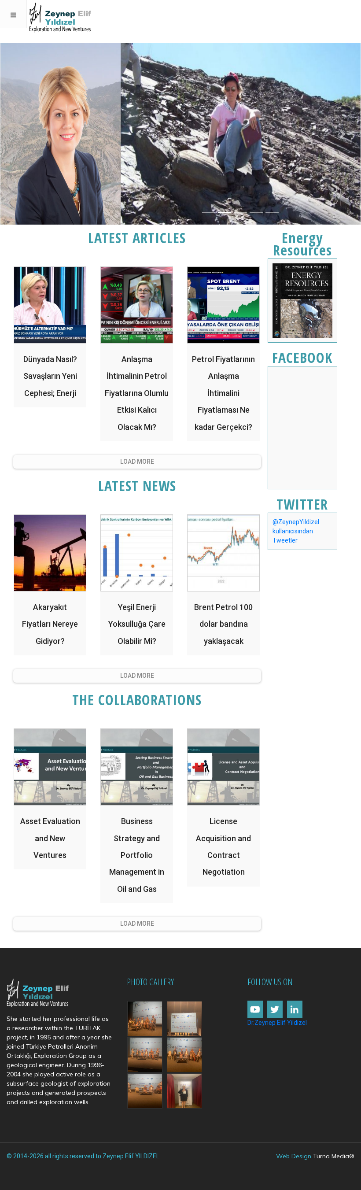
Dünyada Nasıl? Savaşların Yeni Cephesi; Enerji (50, 376)
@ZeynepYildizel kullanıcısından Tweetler (296, 531)
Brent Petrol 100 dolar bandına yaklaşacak (223, 624)
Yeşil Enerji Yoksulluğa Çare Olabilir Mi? (137, 624)
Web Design (293, 1156)
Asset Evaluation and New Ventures (50, 838)
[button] (139, 134)
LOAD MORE (137, 461)
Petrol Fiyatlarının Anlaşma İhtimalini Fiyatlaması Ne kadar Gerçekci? (223, 393)
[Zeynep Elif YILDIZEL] (60, 16)
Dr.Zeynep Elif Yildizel (277, 1022)
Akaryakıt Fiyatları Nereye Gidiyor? (50, 624)
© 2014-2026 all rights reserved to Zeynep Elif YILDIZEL (83, 1156)
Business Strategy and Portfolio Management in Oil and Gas (136, 855)
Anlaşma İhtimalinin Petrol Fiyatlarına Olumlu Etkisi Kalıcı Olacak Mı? (137, 393)
